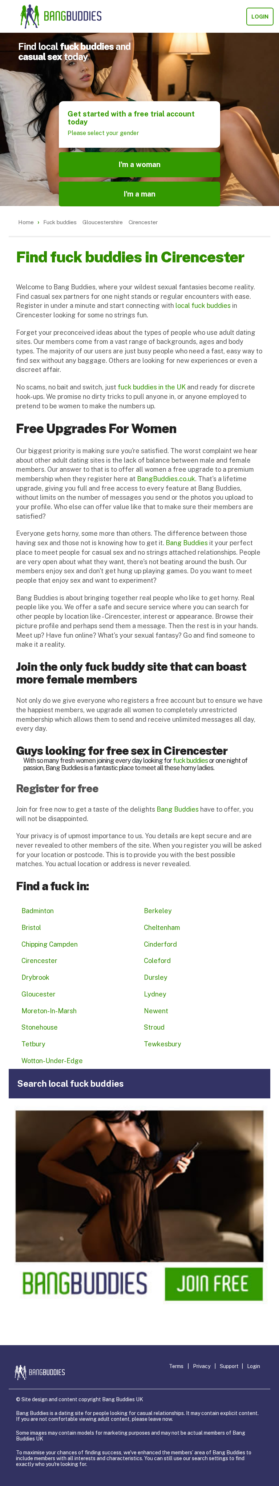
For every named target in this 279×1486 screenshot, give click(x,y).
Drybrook (35, 977)
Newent (156, 1011)
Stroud (154, 1027)
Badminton (37, 911)
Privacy (201, 1366)
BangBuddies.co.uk (166, 479)
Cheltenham (162, 927)
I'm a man (139, 194)
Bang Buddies (187, 543)
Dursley (155, 977)
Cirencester (39, 960)
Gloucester (38, 994)
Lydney (155, 994)
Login (259, 16)
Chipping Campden (49, 944)
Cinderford (160, 944)
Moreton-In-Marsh (49, 1011)
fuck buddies (190, 760)
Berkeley (158, 911)
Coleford (157, 960)
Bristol (31, 927)
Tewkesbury (162, 1044)
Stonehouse (39, 1027)
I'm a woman (139, 164)
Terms (176, 1366)
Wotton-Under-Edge (52, 1061)
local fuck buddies (203, 305)
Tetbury (33, 1044)
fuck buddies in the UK (152, 387)
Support (229, 1366)
